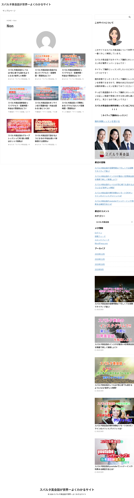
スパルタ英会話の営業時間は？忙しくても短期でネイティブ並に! (114, 169)
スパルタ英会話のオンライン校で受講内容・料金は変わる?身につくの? (46, 105)
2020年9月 (99, 269)
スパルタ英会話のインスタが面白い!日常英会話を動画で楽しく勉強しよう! (114, 178)
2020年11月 (100, 259)
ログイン (98, 232)
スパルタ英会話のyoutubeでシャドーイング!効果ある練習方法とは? (114, 202)
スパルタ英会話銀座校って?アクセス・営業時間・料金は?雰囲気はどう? (72, 72)
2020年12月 (100, 254)
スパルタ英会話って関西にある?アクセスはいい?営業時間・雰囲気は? (73, 105)
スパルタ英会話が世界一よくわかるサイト (26, 4)
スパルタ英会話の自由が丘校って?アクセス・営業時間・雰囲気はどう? (46, 72)
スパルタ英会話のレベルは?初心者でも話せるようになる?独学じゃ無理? (18, 72)
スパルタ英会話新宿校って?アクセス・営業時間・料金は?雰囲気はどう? (18, 105)
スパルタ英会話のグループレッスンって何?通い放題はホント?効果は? (19, 138)
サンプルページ (9, 10)
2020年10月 (100, 264)
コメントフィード (102, 239)
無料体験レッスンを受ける (107, 121)
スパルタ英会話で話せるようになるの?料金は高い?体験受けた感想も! (46, 138)
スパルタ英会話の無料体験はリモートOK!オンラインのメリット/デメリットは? (114, 194)
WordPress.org (101, 243)
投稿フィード (100, 236)
